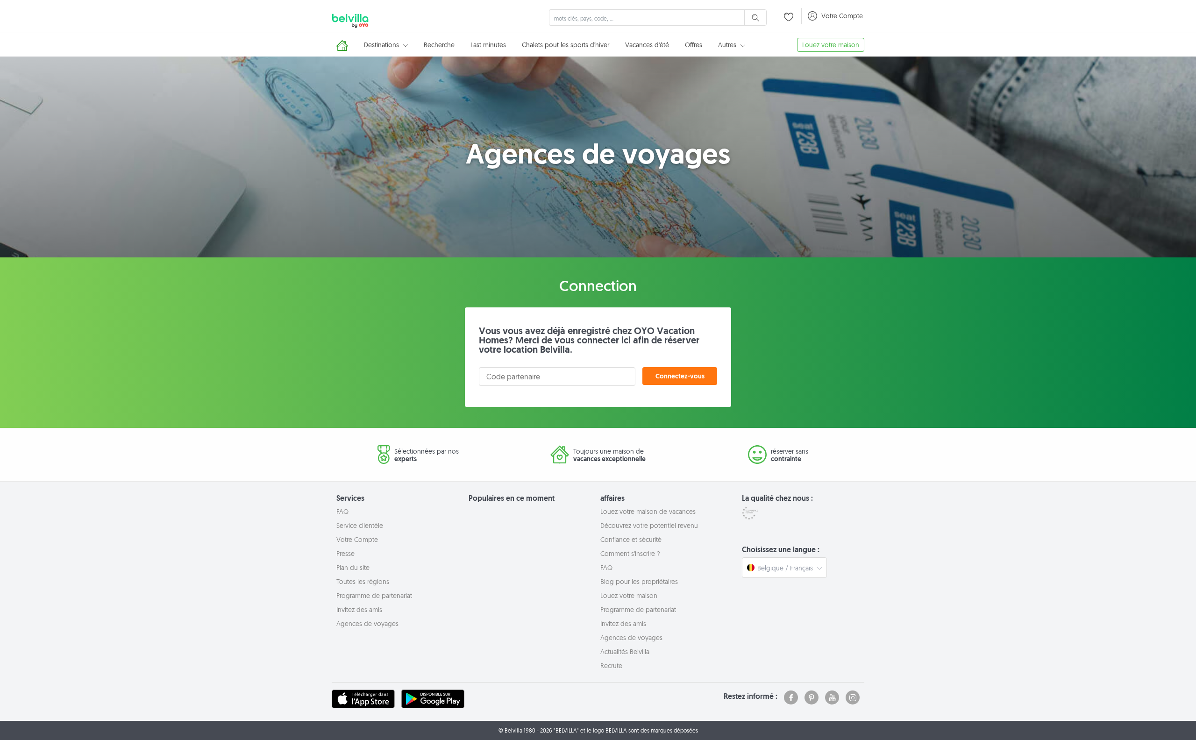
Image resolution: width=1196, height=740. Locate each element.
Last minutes (488, 45)
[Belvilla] (350, 19)
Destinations (382, 45)
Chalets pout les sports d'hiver (565, 45)
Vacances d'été (647, 45)
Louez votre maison (830, 45)
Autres (728, 45)
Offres (693, 45)
